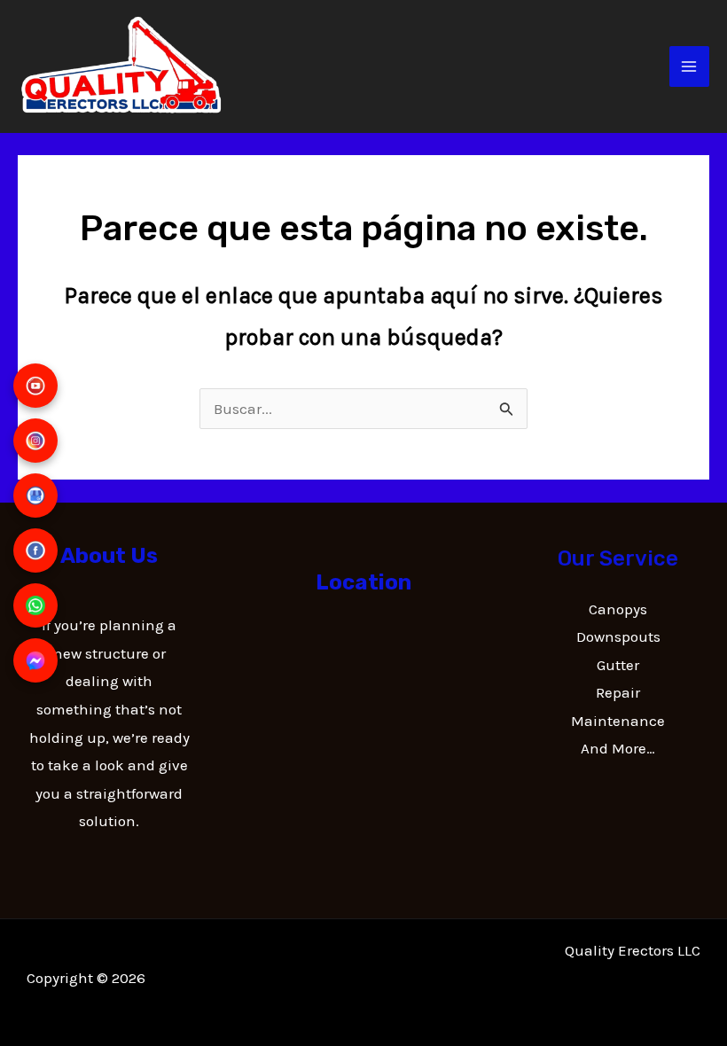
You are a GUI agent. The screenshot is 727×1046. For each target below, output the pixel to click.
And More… (618, 748)
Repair (618, 692)
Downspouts (618, 636)
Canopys (618, 609)
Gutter (618, 665)
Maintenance (618, 721)
